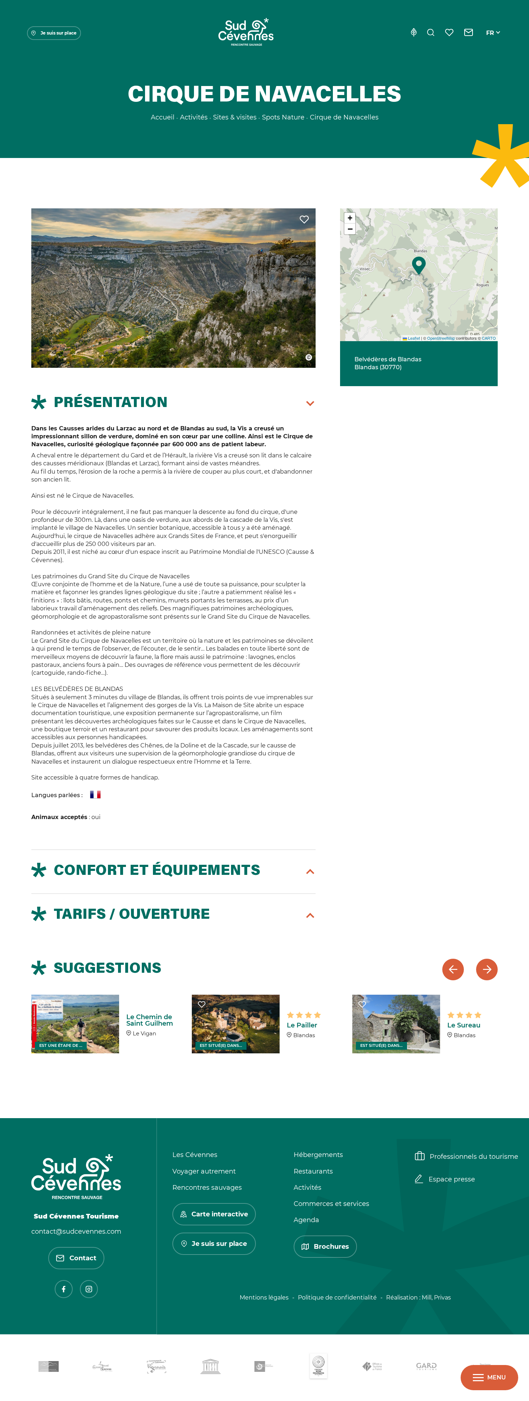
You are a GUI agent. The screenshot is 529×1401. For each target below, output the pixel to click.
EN (490, 41)
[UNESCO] (210, 1368)
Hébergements (318, 1155)
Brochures (331, 1247)
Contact (82, 1258)
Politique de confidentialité (337, 1297)
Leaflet (413, 338)
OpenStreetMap (441, 338)
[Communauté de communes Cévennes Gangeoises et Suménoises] (48, 1368)
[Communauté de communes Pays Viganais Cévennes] (156, 1368)
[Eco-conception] (413, 33)
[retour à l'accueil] (245, 33)
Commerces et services (331, 1204)
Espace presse (452, 1179)
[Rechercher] (430, 33)
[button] (419, 266)
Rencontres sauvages (207, 1188)
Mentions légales (264, 1297)
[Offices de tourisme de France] (372, 1368)
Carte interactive (219, 1214)
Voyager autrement (204, 1171)
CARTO (489, 338)
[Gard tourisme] (426, 1368)
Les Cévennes (194, 1155)
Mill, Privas (436, 1297)
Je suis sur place (59, 33)
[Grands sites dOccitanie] (318, 1367)
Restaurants (313, 1171)
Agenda (306, 1220)
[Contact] (468, 33)
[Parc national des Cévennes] (264, 1367)
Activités (307, 1188)
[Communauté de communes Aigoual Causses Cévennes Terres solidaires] (102, 1367)
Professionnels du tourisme (474, 1157)
